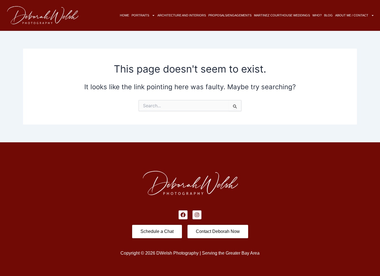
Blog (328, 15)
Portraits (140, 15)
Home (124, 15)
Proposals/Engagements (229, 15)
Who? (317, 15)
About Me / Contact (351, 15)
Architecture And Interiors (181, 15)
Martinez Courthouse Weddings (282, 15)
